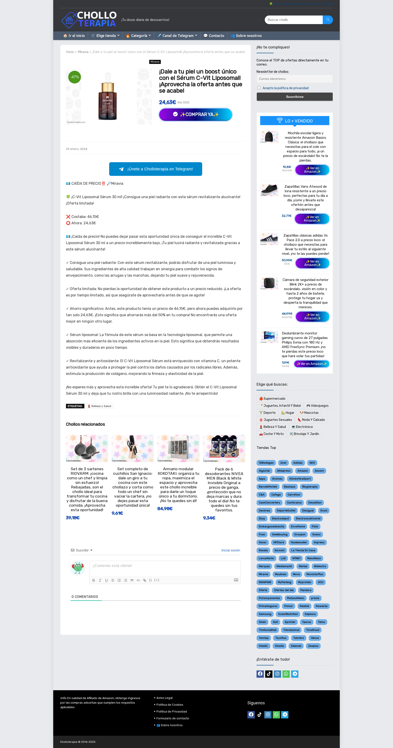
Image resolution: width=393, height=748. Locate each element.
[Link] (144, 580)
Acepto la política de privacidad (286, 88)
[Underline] (106, 580)
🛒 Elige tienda (103, 35)
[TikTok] (268, 674)
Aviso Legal (164, 698)
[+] (156, 580)
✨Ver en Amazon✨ (312, 170)
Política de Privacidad (171, 711)
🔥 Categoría (136, 35)
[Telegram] (294, 674)
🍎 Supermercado (272, 399)
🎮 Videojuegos (317, 406)
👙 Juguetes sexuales (275, 420)
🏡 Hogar (287, 413)
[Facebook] (260, 674)
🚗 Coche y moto (271, 434)
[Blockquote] (132, 580)
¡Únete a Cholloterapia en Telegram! (160, 169)
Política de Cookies (169, 704)
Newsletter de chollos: (273, 72)
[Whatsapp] (286, 674)
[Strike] (113, 580)
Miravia (83, 52)
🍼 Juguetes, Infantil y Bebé (280, 406)
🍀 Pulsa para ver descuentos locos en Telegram (301, 3)
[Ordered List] (119, 580)
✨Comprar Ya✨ (199, 114)
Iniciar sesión (230, 550)
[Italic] (100, 580)
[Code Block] (138, 580)
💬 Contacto (213, 35)
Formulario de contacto (172, 718)
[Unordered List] (125, 580)
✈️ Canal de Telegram (175, 35)
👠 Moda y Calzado (311, 420)
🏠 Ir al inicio (74, 35)
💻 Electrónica (302, 427)
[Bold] (94, 580)
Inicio (70, 52)
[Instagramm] (277, 674)
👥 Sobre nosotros (246, 35)
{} (150, 580)
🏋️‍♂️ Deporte (267, 413)
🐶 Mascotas (309, 413)
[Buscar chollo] (328, 19)
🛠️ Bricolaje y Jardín (304, 434)
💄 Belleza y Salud (99, 406)
